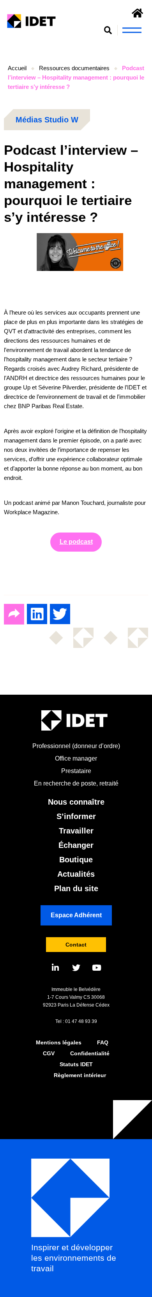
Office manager (76, 758)
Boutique (76, 859)
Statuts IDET (76, 1064)
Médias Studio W (47, 119)
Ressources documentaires (74, 68)
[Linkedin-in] (55, 968)
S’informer (76, 816)
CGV (49, 1053)
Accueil (17, 68)
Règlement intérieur (80, 1075)
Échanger (76, 845)
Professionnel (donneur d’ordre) (76, 746)
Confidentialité (90, 1053)
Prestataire (76, 771)
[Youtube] (97, 968)
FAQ (102, 1042)
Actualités (76, 874)
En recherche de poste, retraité (76, 783)
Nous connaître (76, 802)
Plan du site (76, 888)
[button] (108, 30)
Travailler (76, 830)
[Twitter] (76, 968)
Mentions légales (58, 1042)
